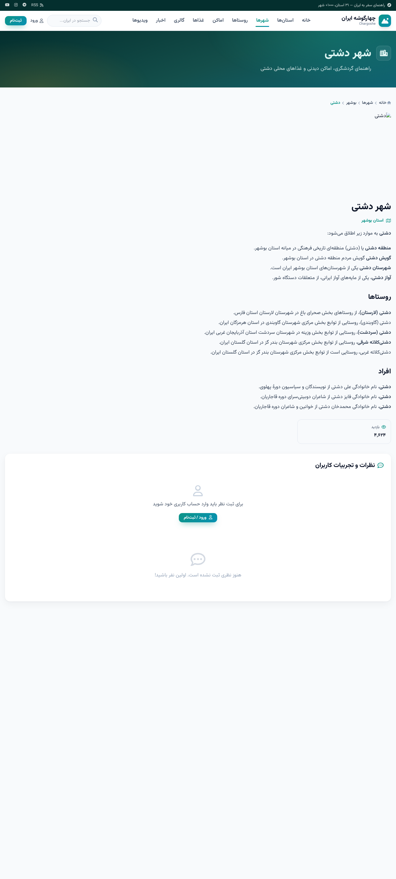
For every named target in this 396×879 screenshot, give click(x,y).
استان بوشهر (372, 221)
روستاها (240, 20)
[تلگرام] (24, 5)
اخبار (161, 20)
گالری (179, 20)
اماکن (218, 20)
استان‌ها (285, 20)
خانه (306, 20)
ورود (34, 21)
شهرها (262, 20)
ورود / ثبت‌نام (195, 517)
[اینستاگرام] (16, 5)
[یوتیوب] (7, 5)
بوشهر (351, 103)
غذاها (198, 20)
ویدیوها (140, 20)
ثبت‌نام (16, 20)
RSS (34, 5)
